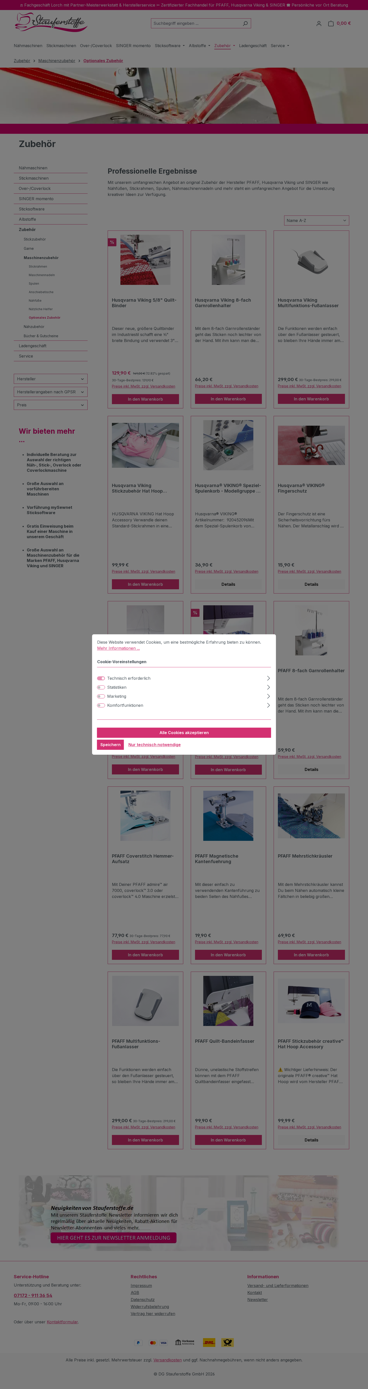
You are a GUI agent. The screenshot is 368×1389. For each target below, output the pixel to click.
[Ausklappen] (268, 677)
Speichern (110, 744)
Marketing (116, 696)
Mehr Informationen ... (118, 648)
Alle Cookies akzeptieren (184, 732)
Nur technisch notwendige (154, 744)
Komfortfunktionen (125, 705)
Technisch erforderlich (128, 678)
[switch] (101, 687)
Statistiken (116, 687)
